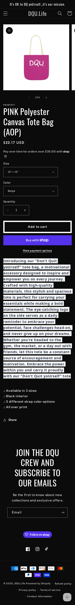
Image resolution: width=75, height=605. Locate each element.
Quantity (9, 201)
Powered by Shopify (38, 583)
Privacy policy (27, 589)
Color (7, 182)
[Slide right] (46, 98)
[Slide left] (29, 98)
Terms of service (50, 589)
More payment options (37, 250)
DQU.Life (19, 583)
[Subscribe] (63, 512)
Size (6, 163)
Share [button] (12, 420)
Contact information (39, 596)
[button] (5, 13)
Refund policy (63, 583)
